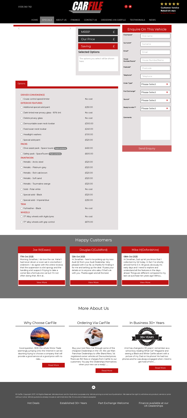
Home (34, 20)
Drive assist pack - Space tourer (44, 148)
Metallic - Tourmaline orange (36, 184)
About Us (61, 20)
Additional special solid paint (36, 107)
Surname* (127, 43)
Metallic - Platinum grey (34, 167)
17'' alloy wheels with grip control (39, 222)
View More (42, 282)
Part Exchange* (129, 91)
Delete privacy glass (33, 118)
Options (21, 83)
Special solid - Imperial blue (36, 200)
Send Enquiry (147, 148)
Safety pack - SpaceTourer (42, 153)
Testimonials (137, 20)
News (152, 20)
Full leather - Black (32, 208)
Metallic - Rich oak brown (35, 173)
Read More (53, 365)
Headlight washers (32, 134)
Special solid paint (31, 140)
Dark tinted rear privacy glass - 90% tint (42, 112)
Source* (126, 99)
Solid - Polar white (32, 189)
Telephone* (127, 75)
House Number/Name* (129, 60)
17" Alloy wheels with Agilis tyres (38, 216)
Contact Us (90, 20)
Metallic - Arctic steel (33, 162)
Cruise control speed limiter (36, 99)
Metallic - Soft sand (32, 178)
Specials (47, 20)
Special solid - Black (32, 194)
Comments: (127, 117)
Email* (125, 51)
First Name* (127, 35)
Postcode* (127, 67)
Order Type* (128, 83)
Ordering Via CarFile (113, 20)
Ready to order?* (129, 107)
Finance (75, 20)
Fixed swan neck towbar (34, 129)
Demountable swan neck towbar (39, 123)
